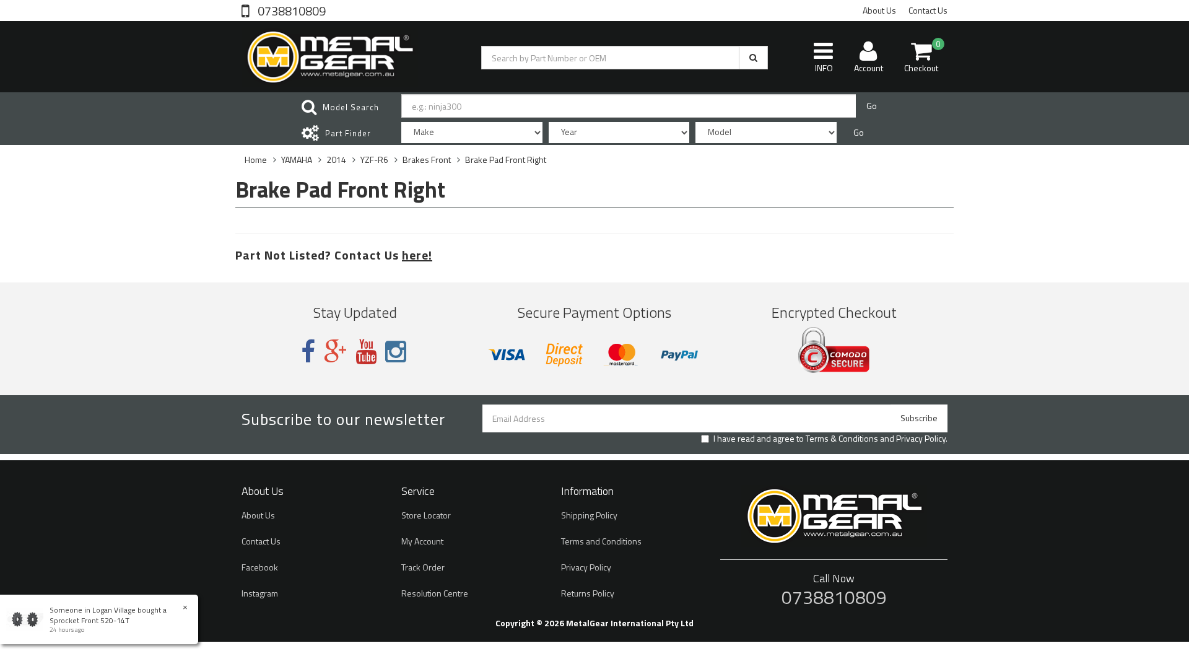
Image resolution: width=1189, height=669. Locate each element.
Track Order (423, 567)
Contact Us (927, 10)
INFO (824, 67)
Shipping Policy (589, 515)
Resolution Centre (434, 593)
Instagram (260, 593)
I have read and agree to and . (830, 438)
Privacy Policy (921, 438)
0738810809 (290, 10)
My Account (422, 541)
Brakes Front (427, 159)
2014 (336, 159)
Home (256, 159)
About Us (879, 10)
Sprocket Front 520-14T (89, 620)
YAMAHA (296, 159)
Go (871, 105)
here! (417, 255)
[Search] (753, 57)
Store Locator (426, 515)
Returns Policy (587, 593)
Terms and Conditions (601, 541)
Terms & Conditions (842, 438)
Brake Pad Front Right (505, 159)
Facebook (260, 567)
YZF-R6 (374, 159)
